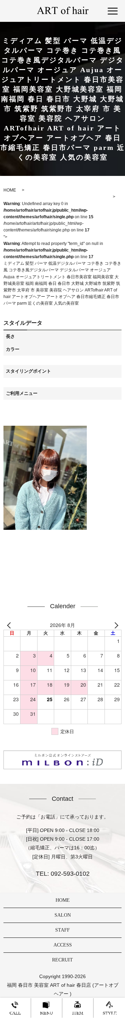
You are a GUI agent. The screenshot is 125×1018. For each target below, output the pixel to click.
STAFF (62, 930)
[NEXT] (115, 625)
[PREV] (10, 625)
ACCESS (62, 945)
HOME (63, 900)
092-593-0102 (69, 873)
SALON (63, 915)
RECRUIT (62, 959)
